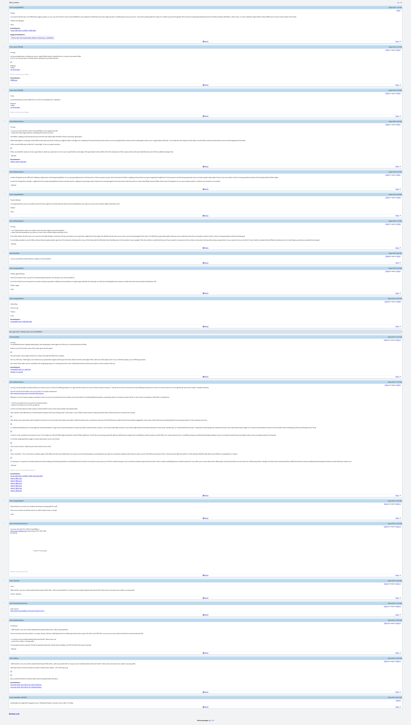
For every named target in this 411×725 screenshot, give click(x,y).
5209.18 (386, 623)
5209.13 (387, 385)
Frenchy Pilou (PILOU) (20, 523)
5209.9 (387, 271)
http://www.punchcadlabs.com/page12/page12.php (27, 611)
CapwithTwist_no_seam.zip (21, 369)
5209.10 (387, 302)
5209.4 (387, 124)
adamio (16, 658)
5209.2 (387, 50)
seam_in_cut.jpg (17, 372)
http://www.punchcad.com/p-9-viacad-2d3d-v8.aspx (27, 393)
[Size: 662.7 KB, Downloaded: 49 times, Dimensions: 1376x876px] (32, 37)
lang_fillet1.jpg (17, 478)
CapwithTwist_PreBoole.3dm (22, 322)
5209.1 (399, 10)
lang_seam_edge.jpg (19, 162)
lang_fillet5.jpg (17, 488)
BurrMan (16, 253)
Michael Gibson (19, 121)
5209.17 (386, 606)
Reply (206, 41)
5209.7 (387, 224)
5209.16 (386, 584)
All (398, 2)
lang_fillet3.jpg (17, 483)
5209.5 (387, 175)
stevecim (16, 581)
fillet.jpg (14, 80)
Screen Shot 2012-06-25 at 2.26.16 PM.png (27, 685)
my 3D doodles (15, 70)
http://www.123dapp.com (18, 531)
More (397, 41)
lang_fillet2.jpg (17, 481)
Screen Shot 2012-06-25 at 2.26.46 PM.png (27, 687)
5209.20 (398, 700)
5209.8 (387, 256)
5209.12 (386, 340)
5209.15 (386, 527)
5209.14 (386, 504)
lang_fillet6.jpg (17, 491)
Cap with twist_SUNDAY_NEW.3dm (24, 30)
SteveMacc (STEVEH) (20, 697)
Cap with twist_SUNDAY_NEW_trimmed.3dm (27, 476)
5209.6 (387, 197)
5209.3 (387, 93)
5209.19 (386, 661)
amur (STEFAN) (18, 47)
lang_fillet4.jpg (17, 486)
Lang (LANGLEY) (18, 7)
